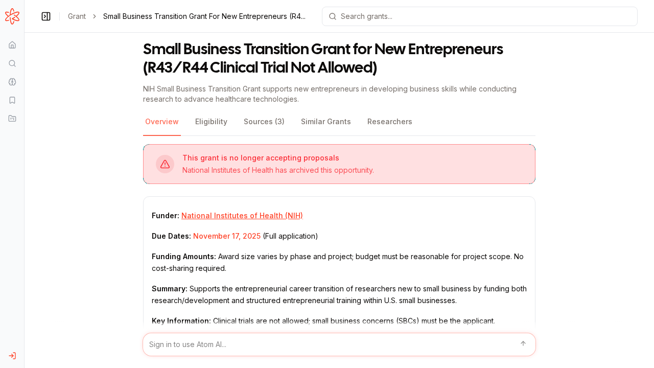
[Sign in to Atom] (12, 356)
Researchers (389, 121)
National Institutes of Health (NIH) (242, 215)
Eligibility (211, 121)
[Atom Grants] (12, 16)
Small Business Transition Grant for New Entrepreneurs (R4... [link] (204, 16)
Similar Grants (326, 121)
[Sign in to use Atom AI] (339, 344)
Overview (162, 121)
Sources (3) (264, 121)
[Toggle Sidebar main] (24, 184)
